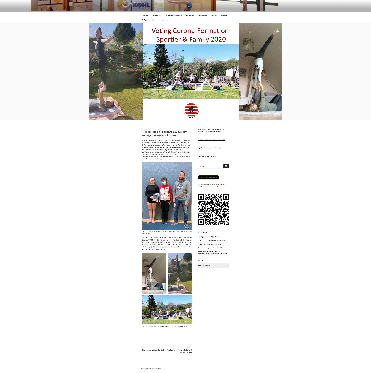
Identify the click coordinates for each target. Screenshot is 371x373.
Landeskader (203, 15)
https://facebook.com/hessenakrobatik (209, 148)
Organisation (156, 15)
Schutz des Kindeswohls (173, 15)
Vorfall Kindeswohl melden (208, 177)
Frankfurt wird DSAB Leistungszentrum (210, 244)
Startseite (145, 15)
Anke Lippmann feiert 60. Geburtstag (209, 237)
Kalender (214, 15)
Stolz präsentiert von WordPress (151, 368)
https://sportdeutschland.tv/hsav (207, 156)
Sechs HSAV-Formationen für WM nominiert (211, 240)
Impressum (164, 20)
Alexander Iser (160, 129)
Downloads (224, 15)
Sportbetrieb (190, 15)
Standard (148, 336)
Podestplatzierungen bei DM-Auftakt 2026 (210, 248)
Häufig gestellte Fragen (149, 20)
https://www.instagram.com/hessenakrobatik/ (211, 140)
